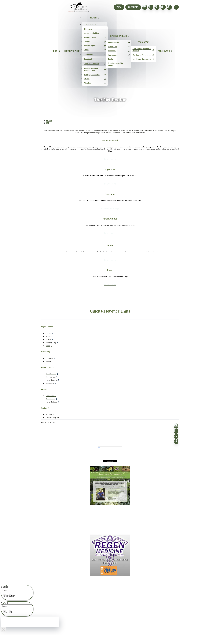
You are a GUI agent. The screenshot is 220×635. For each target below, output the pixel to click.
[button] (176, 7)
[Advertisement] (110, 520)
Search (4, 586)
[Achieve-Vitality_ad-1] (110, 575)
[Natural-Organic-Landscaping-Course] (110, 505)
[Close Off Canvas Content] (3, 629)
